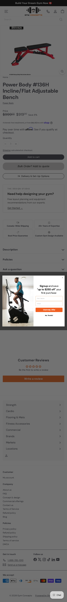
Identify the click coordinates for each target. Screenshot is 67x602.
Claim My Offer (49, 310)
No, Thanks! (49, 315)
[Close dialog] (62, 277)
